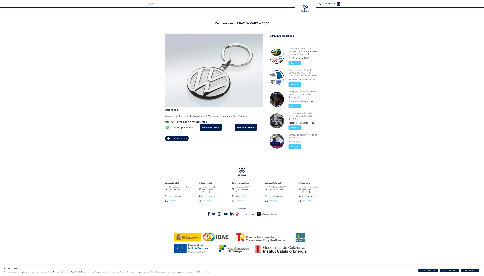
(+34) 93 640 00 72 (175, 196)
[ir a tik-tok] (237, 214)
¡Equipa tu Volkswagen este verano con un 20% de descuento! (302, 94)
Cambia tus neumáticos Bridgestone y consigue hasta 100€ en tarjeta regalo (303, 51)
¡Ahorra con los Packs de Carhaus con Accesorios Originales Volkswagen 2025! (303, 73)
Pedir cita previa (210, 127)
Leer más (294, 63)
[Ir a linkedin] (232, 214)
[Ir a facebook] (208, 214)
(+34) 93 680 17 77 (275, 196)
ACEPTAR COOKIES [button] (428, 270)
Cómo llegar (173, 201)
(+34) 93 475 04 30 (208, 196)
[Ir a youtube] (226, 214)
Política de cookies (202, 272)
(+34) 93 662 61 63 (308, 196)
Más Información (245, 127)
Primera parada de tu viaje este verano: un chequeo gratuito (301, 116)
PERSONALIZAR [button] (470, 270)
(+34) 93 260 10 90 (242, 196)
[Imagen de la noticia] (277, 56)
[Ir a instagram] (219, 214)
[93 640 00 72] (338, 4)
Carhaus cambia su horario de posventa (303, 136)
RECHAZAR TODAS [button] (449, 270)
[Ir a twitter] (214, 214)
